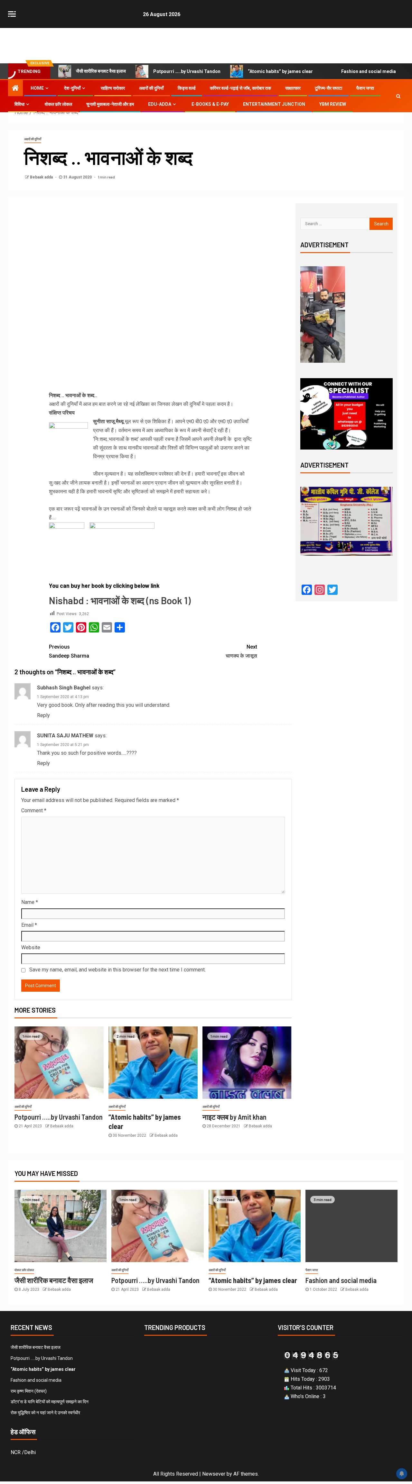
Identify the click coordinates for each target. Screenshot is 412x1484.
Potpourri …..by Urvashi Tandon (186, 71)
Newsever (213, 1474)
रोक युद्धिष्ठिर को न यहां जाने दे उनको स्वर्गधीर (45, 1412)
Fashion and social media (368, 71)
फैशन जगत (365, 88)
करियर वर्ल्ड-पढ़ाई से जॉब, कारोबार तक (240, 88)
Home (37, 88)
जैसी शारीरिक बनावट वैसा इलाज (101, 71)
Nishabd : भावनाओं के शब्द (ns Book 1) (120, 600)
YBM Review (332, 104)
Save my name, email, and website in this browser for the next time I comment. (117, 970)
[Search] (398, 96)
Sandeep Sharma (69, 651)
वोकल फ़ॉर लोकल (58, 104)
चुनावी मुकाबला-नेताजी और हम (110, 104)
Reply (43, 715)
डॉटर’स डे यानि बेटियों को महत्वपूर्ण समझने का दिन (50, 1401)
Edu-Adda (159, 104)
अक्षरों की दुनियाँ (151, 88)
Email (29, 925)
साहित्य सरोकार (113, 88)
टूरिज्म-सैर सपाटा (328, 88)
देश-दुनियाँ (72, 88)
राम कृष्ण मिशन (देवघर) (29, 1391)
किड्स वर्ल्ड (187, 88)
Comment (33, 810)
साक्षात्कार (293, 88)
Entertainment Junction (274, 104)
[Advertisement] (153, 251)
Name (29, 902)
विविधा (19, 104)
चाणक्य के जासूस (241, 651)
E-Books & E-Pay (210, 104)
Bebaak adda (42, 177)
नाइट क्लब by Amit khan (234, 1117)
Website (30, 947)
